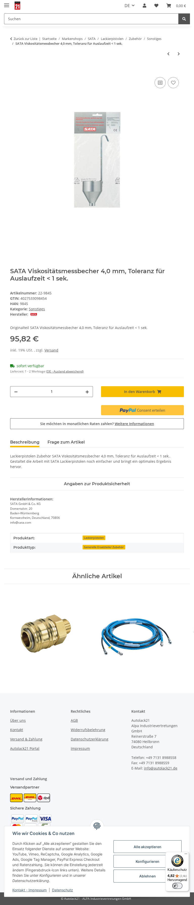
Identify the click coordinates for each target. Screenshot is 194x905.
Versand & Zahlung (26, 739)
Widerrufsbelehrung (88, 729)
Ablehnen (147, 876)
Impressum (80, 748)
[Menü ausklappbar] (6, 3)
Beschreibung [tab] (24, 442)
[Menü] (186, 855)
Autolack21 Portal (24, 748)
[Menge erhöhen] (87, 391)
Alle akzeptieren (147, 847)
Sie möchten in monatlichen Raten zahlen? (97, 423)
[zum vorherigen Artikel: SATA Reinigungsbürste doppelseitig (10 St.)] (168, 53)
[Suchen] (184, 18)
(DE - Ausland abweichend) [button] (65, 371)
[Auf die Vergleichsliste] (160, 82)
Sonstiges (37, 309)
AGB (74, 720)
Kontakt (16, 729)
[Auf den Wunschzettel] (173, 82)
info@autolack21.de (160, 768)
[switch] (177, 886)
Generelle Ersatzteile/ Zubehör (104, 547)
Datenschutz (62, 890)
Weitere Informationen (134, 423)
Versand (51, 350)
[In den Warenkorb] (14, 70)
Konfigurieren (147, 861)
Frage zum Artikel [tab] (66, 442)
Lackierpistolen (94, 538)
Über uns (18, 720)
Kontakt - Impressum (29, 890)
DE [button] (127, 5)
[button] (144, 6)
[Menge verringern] (15, 391)
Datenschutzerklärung (89, 739)
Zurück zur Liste (25, 38)
